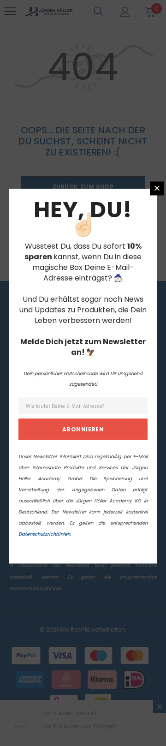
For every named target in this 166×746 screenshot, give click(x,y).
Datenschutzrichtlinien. (44, 533)
